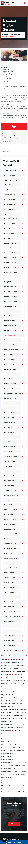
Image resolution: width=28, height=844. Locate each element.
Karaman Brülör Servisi (10, 509)
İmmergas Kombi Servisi (8, 768)
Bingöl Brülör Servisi (9, 228)
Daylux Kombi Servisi (7, 753)
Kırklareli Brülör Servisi (10, 359)
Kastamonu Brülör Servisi (11, 349)
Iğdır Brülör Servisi (9, 538)
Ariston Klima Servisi (19, 671)
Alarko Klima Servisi (19, 665)
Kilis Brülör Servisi (9, 553)
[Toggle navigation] (25, 3)
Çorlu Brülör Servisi (9, 582)
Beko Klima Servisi (7, 677)
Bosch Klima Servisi (7, 680)
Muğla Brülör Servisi (9, 403)
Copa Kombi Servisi (7, 750)
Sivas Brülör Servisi (9, 451)
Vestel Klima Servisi (20, 727)
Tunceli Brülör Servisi (10, 471)
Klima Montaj (15, 662)
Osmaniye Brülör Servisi (10, 558)
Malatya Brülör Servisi (10, 383)
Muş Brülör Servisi (9, 408)
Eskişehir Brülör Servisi (10, 296)
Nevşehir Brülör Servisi (10, 412)
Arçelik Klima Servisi (7, 671)
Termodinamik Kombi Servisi (9, 780)
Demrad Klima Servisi (7, 689)
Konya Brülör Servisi (9, 374)
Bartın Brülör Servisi (9, 529)
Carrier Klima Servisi (19, 680)
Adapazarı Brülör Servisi (11, 568)
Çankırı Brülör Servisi (10, 257)
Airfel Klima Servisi (7, 665)
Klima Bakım (20, 659)
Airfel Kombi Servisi (17, 736)
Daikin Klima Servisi (19, 683)
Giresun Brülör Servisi (10, 306)
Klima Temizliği (6, 662)
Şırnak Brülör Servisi (9, 524)
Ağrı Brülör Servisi (9, 189)
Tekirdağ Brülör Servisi (10, 456)
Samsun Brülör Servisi (10, 437)
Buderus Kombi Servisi (20, 747)
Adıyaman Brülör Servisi (10, 180)
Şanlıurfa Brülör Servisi (10, 475)
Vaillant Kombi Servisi (21, 786)
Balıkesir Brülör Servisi (10, 219)
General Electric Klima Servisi (9, 698)
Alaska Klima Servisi (7, 668)
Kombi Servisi (16, 730)
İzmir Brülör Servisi (9, 340)
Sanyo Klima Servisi (7, 715)
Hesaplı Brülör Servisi (10, 611)
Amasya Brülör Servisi (10, 194)
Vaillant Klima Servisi (7, 727)
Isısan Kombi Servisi (19, 765)
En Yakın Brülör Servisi (10, 650)
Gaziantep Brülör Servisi (11, 301)
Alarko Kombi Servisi (7, 739)
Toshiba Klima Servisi (7, 724)
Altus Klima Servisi (19, 668)
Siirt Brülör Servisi (9, 442)
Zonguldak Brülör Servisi (11, 495)
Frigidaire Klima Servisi (20, 692)
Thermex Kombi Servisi (8, 786)
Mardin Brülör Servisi (10, 398)
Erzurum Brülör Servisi (10, 291)
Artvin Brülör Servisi (9, 209)
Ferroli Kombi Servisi (7, 765)
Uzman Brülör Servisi (10, 602)
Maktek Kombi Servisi (21, 771)
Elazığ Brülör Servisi (9, 282)
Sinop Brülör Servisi (9, 446)
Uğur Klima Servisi (19, 724)
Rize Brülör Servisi (9, 427)
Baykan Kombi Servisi (20, 742)
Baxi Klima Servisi (6, 674)
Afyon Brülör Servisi (9, 185)
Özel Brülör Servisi (9, 640)
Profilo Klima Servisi (21, 709)
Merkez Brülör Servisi (10, 631)
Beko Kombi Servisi (20, 744)
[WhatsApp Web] (4, 839)
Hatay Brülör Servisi (9, 320)
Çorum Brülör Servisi (10, 262)
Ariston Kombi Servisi (7, 742)
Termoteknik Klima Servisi (8, 721)
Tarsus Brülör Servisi (10, 577)
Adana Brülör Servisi (9, 175)
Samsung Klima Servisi (20, 712)
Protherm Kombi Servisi (8, 774)
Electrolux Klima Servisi (21, 689)
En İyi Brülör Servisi (9, 645)
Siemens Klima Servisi (8, 718)
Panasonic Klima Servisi (8, 709)
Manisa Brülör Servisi (10, 388)
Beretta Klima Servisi (18, 677)
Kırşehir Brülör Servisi (10, 364)
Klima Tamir (12, 659)
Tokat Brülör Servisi (9, 461)
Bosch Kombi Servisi (7, 747)
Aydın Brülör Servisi (9, 214)
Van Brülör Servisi (9, 485)
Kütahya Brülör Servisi (10, 379)
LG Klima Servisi (6, 703)
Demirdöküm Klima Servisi (9, 686)
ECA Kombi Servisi (21, 762)
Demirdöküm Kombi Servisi (9, 756)
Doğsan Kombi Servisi (7, 759)
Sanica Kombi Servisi (21, 774)
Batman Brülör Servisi (10, 519)
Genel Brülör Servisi (9, 626)
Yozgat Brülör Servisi (10, 490)
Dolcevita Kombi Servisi (8, 762)
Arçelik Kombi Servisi (19, 739)
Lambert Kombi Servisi (8, 771)
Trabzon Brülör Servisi (10, 466)
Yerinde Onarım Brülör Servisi (12, 616)
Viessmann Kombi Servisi (8, 789)
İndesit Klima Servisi (19, 700)
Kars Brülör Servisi (9, 345)
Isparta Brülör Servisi (10, 325)
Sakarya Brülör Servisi (10, 432)
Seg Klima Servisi (18, 715)
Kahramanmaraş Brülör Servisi (12, 393)
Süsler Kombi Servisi (7, 777)
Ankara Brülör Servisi (10, 199)
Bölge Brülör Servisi (9, 621)
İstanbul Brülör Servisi (14, 335)
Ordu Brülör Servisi (9, 422)
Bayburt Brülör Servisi (10, 505)
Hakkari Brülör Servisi (10, 316)
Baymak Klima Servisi (18, 674)
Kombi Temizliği (6, 736)
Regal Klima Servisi (7, 712)
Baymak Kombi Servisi (8, 744)
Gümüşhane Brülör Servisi (11, 311)
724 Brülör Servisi (9, 597)
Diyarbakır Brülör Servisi (11, 272)
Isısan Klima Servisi (7, 700)
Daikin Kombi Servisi (19, 750)
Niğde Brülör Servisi (9, 417)
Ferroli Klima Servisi (7, 692)
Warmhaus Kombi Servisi (8, 791)
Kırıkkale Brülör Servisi (10, 514)
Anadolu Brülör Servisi (10, 587)
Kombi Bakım (14, 733)
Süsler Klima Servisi (20, 718)
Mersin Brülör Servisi (10, 330)
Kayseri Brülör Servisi (10, 354)
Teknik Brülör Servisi (9, 635)
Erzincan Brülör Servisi (10, 286)
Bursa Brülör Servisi (9, 248)
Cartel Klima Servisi (7, 683)
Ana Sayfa (5, 34)
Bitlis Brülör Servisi (9, 233)
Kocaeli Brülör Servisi (10, 369)
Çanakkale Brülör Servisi (11, 253)
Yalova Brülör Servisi (10, 543)
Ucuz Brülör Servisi (9, 606)
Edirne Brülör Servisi (9, 277)
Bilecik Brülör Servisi (9, 223)
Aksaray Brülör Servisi (10, 500)
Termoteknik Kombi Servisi (9, 783)
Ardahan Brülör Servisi (10, 534)
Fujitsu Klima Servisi (7, 695)
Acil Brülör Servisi (9, 592)
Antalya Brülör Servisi (10, 204)
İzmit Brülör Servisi (9, 572)
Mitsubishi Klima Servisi (8, 706)
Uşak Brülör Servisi (9, 480)
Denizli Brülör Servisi (10, 267)
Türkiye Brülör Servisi (15, 34)
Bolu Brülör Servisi (9, 238)
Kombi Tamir (5, 733)
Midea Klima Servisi (17, 703)
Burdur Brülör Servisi (10, 243)
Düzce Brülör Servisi (9, 563)
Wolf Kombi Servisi (21, 791)
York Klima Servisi (6, 730)
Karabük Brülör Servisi (10, 548)
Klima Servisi (4, 659)
